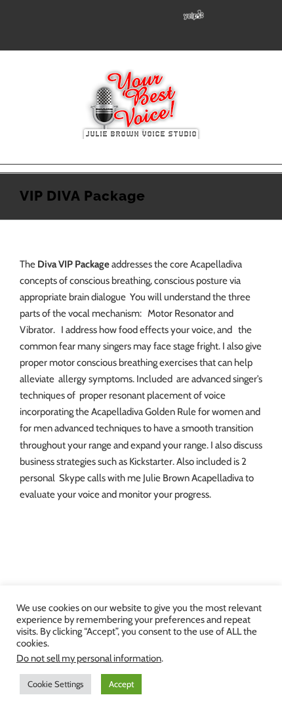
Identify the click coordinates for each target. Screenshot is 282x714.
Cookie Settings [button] (55, 684)
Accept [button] (121, 684)
